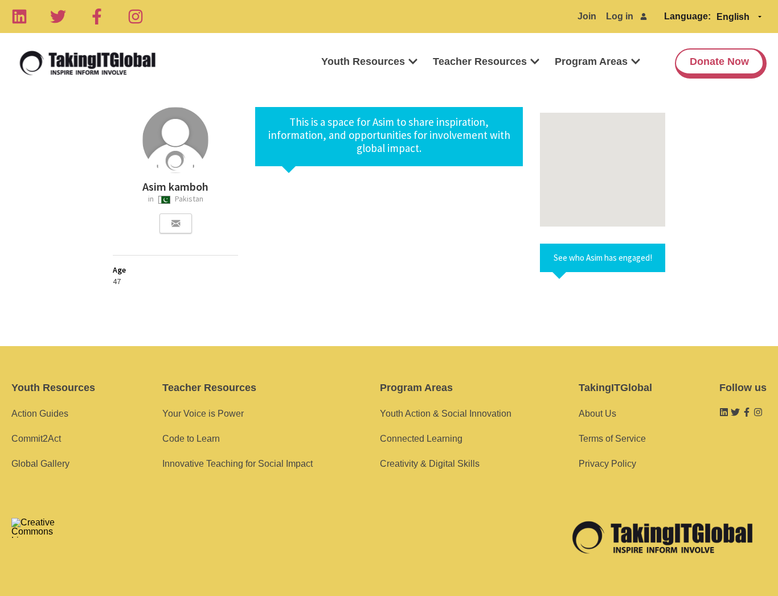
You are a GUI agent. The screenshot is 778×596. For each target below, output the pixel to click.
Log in (619, 16)
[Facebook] (97, 16)
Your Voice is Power (203, 413)
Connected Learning (421, 438)
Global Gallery (40, 463)
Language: (687, 16)
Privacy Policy (607, 463)
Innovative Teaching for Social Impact (237, 463)
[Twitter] (58, 16)
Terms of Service (612, 438)
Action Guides (39, 413)
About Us (597, 413)
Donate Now (719, 61)
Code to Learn (191, 438)
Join (587, 16)
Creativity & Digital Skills (430, 463)
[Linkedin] (19, 16)
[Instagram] (136, 16)
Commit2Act (36, 438)
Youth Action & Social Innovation (445, 413)
